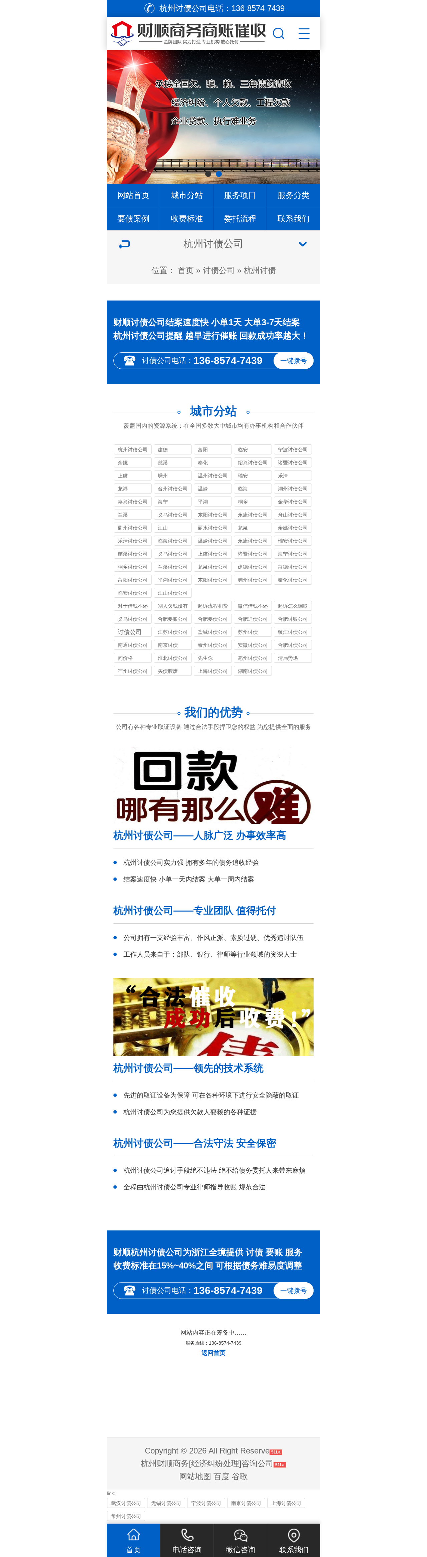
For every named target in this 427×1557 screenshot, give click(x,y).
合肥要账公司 (173, 619)
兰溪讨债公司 (173, 567)
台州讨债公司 (173, 489)
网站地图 (195, 1476)
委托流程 (240, 218)
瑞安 (243, 475)
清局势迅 (288, 658)
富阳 (203, 449)
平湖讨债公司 (173, 580)
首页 (186, 270)
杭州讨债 (260, 270)
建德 (163, 449)
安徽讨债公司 (253, 645)
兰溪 (123, 515)
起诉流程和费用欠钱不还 (213, 607)
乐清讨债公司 (133, 541)
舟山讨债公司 (293, 515)
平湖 (203, 502)
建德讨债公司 (253, 567)
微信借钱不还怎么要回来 (253, 607)
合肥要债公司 (213, 619)
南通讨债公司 (133, 645)
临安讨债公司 (133, 593)
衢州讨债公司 (133, 528)
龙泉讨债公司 (213, 567)
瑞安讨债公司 (293, 541)
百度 (222, 1476)
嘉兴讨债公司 (133, 502)
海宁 (163, 502)
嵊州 (163, 475)
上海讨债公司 (213, 671)
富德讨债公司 (293, 567)
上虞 (123, 475)
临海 (243, 489)
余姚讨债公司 (293, 528)
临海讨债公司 (173, 541)
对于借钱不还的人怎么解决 (133, 607)
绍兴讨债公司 (253, 462)
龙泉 (243, 528)
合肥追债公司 (253, 619)
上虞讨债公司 (213, 554)
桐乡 (243, 502)
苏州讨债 (248, 632)
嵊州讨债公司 (253, 580)
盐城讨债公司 (213, 632)
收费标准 (187, 218)
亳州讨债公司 (253, 658)
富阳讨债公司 (133, 580)
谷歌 (240, 1476)
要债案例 (133, 218)
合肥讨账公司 (293, 619)
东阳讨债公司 (213, 515)
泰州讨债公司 (213, 645)
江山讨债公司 (173, 593)
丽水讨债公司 (213, 528)
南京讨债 (168, 645)
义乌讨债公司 (173, 515)
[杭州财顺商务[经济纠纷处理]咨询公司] (189, 32)
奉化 (203, 462)
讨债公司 (219, 270)
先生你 (205, 658)
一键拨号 (293, 360)
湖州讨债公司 (293, 489)
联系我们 (294, 218)
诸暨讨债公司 (293, 462)
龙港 (123, 489)
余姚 (123, 462)
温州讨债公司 (213, 475)
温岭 (203, 489)
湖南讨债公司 (253, 671)
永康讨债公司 (253, 515)
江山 (163, 528)
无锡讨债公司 (166, 1503)
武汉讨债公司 (126, 1503)
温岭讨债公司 (213, 541)
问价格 (125, 658)
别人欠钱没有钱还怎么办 (173, 607)
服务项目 (240, 195)
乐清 (283, 475)
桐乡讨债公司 (133, 567)
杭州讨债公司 (133, 449)
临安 (243, 449)
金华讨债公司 (293, 502)
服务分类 (294, 195)
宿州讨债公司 (133, 671)
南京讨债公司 (246, 1503)
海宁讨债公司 (293, 554)
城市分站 (187, 195)
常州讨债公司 (126, 1516)
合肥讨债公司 (293, 645)
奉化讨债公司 (293, 580)
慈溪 (163, 462)
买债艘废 (168, 671)
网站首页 (133, 195)
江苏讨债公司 (173, 632)
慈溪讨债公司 (133, 554)
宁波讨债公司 (293, 449)
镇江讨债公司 (293, 632)
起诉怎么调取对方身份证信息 (293, 607)
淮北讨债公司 (173, 658)
